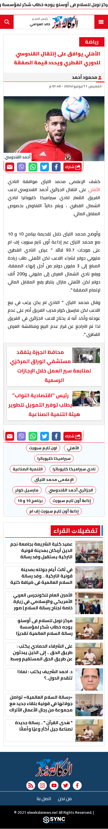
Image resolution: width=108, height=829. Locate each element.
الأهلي (73, 448)
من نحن (65, 798)
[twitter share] (44, 167)
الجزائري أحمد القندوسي (70, 490)
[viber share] (21, 167)
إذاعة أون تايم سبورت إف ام (54, 511)
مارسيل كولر (26, 490)
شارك (70, 166)
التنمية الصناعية (28, 469)
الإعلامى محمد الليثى (54, 479)
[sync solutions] (54, 822)
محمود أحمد (85, 77)
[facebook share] (56, 167)
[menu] (101, 22)
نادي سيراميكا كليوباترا (74, 469)
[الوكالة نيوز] (54, 767)
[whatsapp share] (33, 167)
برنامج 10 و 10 (30, 500)
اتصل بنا (44, 798)
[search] (7, 22)
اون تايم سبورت (43, 448)
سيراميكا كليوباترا (54, 458)
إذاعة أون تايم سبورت (72, 500)
